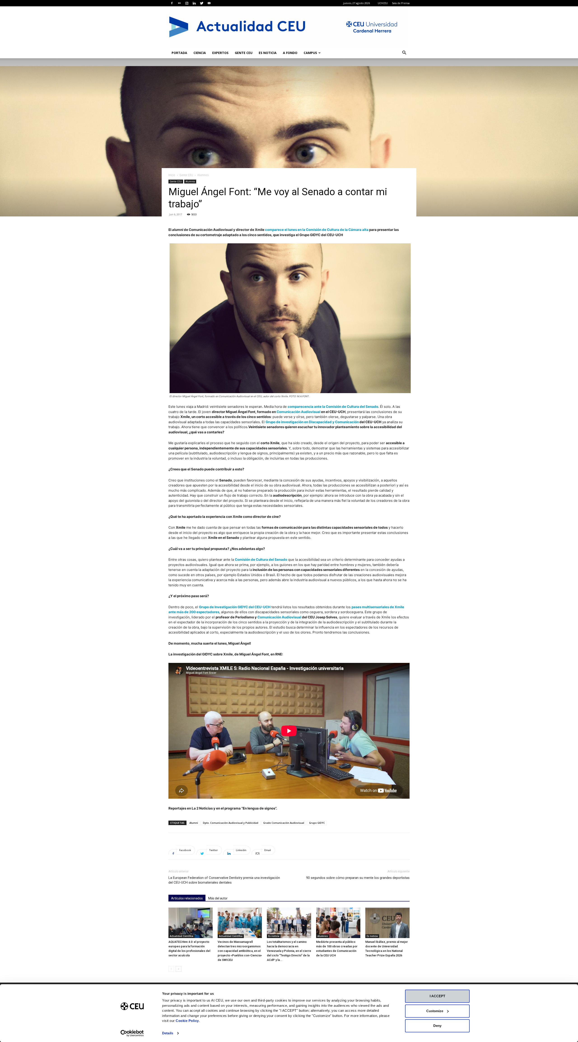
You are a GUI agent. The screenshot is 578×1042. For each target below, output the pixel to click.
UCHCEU (383, 3)
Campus (310, 53)
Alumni (193, 822)
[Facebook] (171, 3)
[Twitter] (201, 3)
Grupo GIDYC (317, 822)
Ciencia (199, 53)
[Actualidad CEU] (289, 26)
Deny (437, 1026)
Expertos (220, 53)
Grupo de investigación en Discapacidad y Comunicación (312, 422)
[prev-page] (171, 969)
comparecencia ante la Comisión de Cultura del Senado (333, 406)
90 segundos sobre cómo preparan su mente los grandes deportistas (358, 878)
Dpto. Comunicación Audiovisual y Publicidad (230, 822)
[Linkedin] (194, 3)
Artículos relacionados (187, 898)
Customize (434, 1011)
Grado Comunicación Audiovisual (283, 822)
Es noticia (268, 53)
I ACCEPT (437, 996)
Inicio (171, 175)
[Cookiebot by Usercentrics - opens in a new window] (132, 1033)
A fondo (290, 53)
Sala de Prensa (401, 3)
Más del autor (218, 898)
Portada (179, 53)
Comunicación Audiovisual (298, 412)
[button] (404, 53)
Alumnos (190, 181)
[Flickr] (179, 3)
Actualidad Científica (181, 936)
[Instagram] (186, 3)
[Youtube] (209, 3)
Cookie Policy (187, 1021)
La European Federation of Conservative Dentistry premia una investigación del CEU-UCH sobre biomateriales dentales (224, 880)
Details (167, 1033)
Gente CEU (243, 53)
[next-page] (178, 969)
